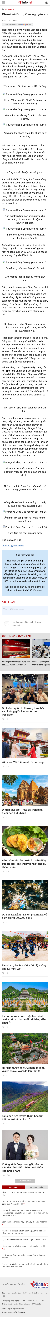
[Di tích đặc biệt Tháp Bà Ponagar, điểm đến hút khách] (25, 790)
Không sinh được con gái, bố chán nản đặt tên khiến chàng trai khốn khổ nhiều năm (23, 1167)
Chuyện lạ (9, 9)
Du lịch (5, 719)
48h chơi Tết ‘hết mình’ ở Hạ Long (23, 762)
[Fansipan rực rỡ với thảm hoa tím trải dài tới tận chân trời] (25, 1096)
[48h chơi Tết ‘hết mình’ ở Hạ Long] (25, 743)
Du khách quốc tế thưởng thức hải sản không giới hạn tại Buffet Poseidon (23, 711)
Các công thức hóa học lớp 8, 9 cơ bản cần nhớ (22, 1246)
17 (24, 1204)
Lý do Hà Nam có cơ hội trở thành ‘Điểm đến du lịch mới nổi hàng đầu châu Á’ (24, 1019)
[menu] (3, 2)
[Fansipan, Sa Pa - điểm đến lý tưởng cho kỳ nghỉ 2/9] (25, 946)
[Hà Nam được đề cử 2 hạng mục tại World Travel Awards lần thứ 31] (25, 1048)
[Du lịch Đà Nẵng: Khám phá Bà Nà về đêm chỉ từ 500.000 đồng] (25, 895)
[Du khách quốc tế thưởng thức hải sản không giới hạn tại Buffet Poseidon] (25, 689)
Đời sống (6, 1175)
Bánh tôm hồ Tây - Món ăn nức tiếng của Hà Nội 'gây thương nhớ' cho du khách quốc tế (24, 863)
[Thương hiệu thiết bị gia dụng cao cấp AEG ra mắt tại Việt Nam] (16, 648)
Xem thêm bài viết (25, 1181)
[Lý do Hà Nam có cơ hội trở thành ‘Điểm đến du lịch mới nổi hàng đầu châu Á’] (25, 997)
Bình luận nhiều (36, 1187)
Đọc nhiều (13, 1187)
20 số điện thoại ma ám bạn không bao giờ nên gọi (24, 1240)
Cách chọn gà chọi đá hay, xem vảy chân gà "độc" (23, 1222)
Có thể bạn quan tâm (16, 636)
